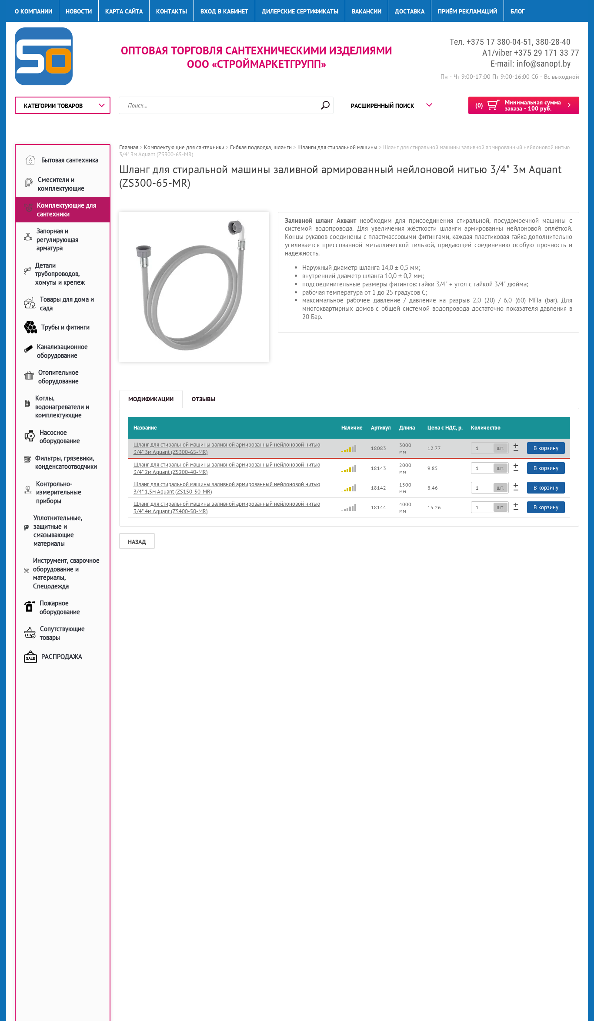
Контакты (171, 11)
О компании (33, 11)
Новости (79, 11)
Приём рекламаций (467, 11)
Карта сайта (124, 11)
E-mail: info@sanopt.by (531, 63)
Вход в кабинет (224, 11)
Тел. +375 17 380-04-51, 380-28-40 (510, 42)
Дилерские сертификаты (300, 11)
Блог (517, 11)
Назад (137, 542)
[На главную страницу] (44, 57)
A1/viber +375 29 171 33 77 (530, 52)
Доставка (409, 11)
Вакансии (366, 11)
